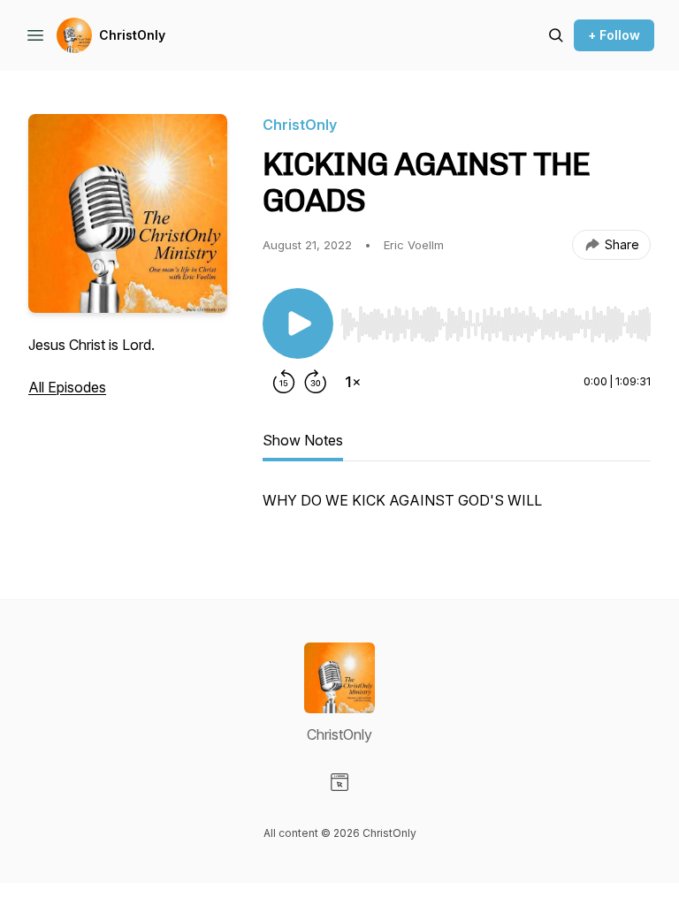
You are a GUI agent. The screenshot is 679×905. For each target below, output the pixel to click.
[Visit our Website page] (339, 782)
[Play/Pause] (298, 323)
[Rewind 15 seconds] (283, 381)
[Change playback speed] (352, 381)
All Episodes (67, 387)
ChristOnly (132, 34)
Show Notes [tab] (303, 440)
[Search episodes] (556, 35)
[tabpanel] (457, 509)
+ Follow (614, 34)
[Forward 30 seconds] (315, 381)
